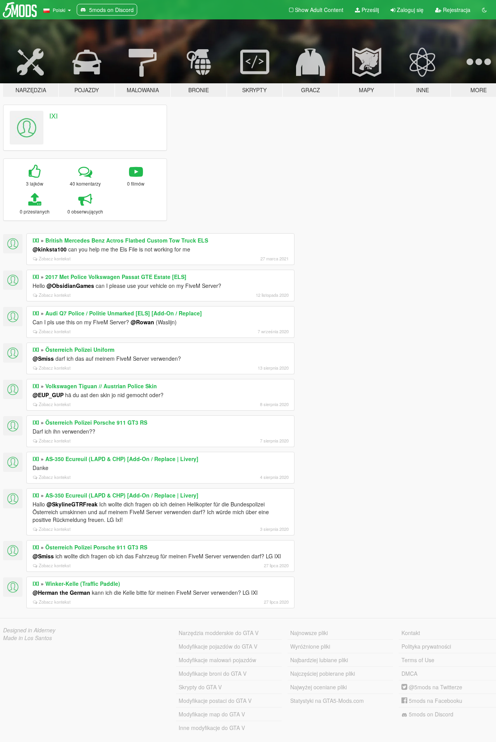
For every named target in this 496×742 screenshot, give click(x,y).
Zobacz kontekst (55, 258)
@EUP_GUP (48, 395)
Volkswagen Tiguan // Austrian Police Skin (101, 386)
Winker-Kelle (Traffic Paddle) (82, 583)
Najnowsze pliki (309, 633)
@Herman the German (61, 592)
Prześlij (369, 10)
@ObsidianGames (70, 285)
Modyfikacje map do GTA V (212, 714)
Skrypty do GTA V (200, 687)
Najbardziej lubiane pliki (319, 660)
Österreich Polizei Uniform (79, 349)
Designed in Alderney (29, 630)
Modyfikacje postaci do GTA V (215, 700)
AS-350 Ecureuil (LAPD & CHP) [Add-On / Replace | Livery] (121, 459)
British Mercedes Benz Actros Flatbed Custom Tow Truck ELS (126, 240)
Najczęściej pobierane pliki (322, 673)
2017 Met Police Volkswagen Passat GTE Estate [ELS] (115, 277)
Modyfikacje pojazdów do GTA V (218, 646)
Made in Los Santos (27, 638)
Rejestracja (455, 10)
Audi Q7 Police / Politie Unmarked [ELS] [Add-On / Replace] (123, 313)
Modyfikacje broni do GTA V (212, 673)
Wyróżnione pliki (310, 646)
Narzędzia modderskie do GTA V (218, 633)
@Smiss (43, 358)
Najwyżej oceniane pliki (318, 687)
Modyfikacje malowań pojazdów (217, 660)
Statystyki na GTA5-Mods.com (327, 700)
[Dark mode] (484, 9)
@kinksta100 (50, 249)
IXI (53, 115)
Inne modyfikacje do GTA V (212, 728)
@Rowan (142, 322)
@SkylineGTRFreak (72, 504)
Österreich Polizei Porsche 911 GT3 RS (96, 422)
